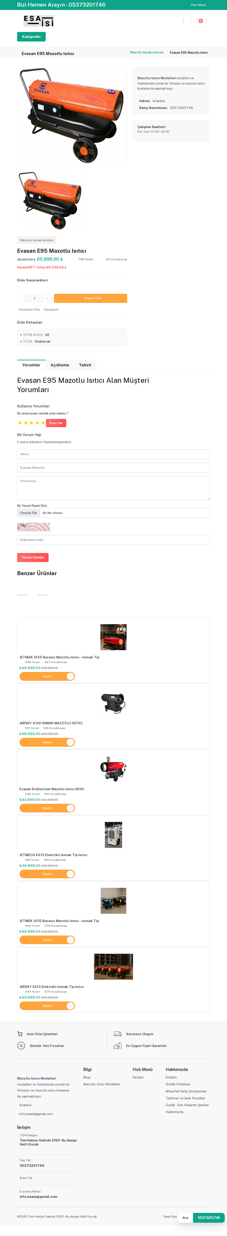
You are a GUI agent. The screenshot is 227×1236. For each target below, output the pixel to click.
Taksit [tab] (85, 365)
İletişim (138, 1077)
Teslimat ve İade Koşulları (185, 1098)
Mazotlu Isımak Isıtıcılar (147, 52)
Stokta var (43, 341)
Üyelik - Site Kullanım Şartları (187, 1105)
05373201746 (209, 1218)
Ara (185, 1218)
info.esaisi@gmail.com (36, 1114)
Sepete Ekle (92, 298)
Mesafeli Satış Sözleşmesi (186, 1091)
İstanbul (25, 1105)
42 (47, 335)
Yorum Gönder (33, 557)
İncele (47, 676)
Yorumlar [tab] (31, 365)
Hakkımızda (174, 1112)
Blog (86, 1077)
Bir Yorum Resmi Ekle (32, 505)
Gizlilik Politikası (178, 1084)
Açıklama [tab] (60, 365)
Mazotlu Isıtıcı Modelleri (101, 1084)
